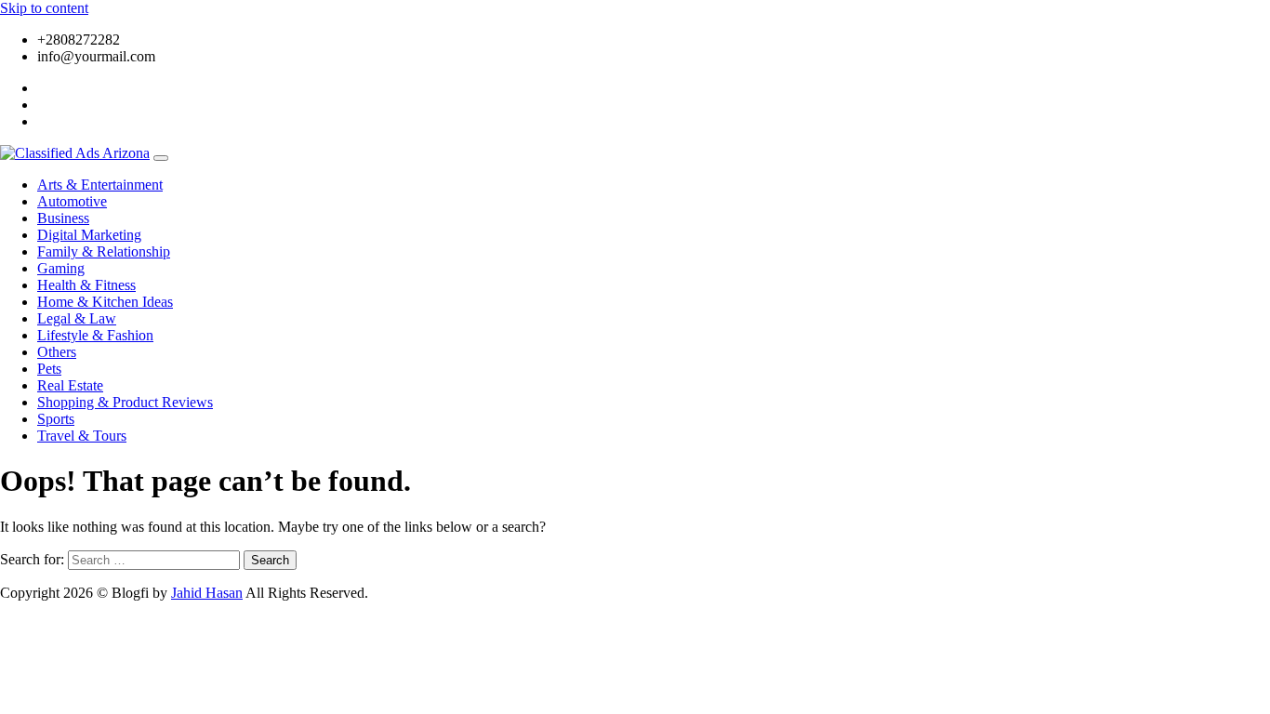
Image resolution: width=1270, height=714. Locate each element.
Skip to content (44, 8)
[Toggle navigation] (160, 158)
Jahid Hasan (207, 593)
